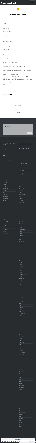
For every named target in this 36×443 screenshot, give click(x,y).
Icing (20, 295)
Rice (20, 363)
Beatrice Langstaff (22, 194)
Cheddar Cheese (21, 229)
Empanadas (21, 278)
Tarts (20, 406)
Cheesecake (21, 233)
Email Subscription (23, 163)
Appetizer (20, 184)
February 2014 (5, 192)
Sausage (20, 377)
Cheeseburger (21, 231)
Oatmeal (20, 332)
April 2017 (4, 178)
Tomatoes (20, 414)
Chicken (20, 239)
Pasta (20, 340)
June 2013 (4, 202)
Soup (20, 389)
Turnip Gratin (5, 167)
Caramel (20, 221)
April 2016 (4, 186)
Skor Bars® (21, 385)
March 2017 (5, 180)
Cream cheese (21, 258)
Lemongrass (21, 307)
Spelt (20, 391)
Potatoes (20, 358)
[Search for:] (26, 143)
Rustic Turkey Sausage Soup (7, 160)
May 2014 (4, 190)
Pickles (20, 346)
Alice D (20, 182)
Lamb (20, 305)
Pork (20, 356)
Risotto (20, 365)
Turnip (20, 422)
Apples (20, 186)
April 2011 (4, 227)
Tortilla (20, 418)
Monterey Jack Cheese (22, 319)
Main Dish (20, 311)
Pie (19, 348)
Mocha (20, 317)
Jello (20, 299)
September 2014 (5, 188)
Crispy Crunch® (21, 262)
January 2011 (5, 233)
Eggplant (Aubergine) (22, 274)
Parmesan (20, 338)
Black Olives (21, 200)
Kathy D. (20, 303)
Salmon (20, 371)
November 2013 (5, 196)
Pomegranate (21, 352)
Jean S (20, 297)
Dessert (20, 266)
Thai (20, 410)
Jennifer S (20, 301)
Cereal (20, 227)
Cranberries (21, 256)
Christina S (21, 243)
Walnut (20, 430)
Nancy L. (20, 328)
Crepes (20, 260)
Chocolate (20, 241)
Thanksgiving (21, 412)
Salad (20, 369)
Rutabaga (20, 367)
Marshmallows (21, 313)
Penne (20, 344)
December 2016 (5, 182)
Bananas (20, 190)
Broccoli (20, 208)
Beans (20, 192)
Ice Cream (20, 293)
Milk (20, 315)
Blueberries (21, 202)
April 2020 (4, 176)
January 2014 (5, 194)
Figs (20, 280)
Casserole (20, 225)
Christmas (20, 245)
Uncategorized (21, 426)
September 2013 (5, 198)
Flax (20, 282)
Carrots (20, 223)
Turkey (20, 420)
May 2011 (4, 225)
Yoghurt (20, 432)
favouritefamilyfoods (8, 3)
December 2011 (5, 217)
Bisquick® (20, 198)
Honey (20, 291)
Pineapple (20, 350)
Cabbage (20, 215)
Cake (20, 217)
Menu (33, 1)
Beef (20, 196)
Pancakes (20, 336)
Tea (19, 408)
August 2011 (5, 223)
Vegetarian (21, 428)
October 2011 (5, 219)
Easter (20, 272)
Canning (20, 219)
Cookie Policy (18, 441)
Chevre (20, 237)
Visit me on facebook (24, 148)
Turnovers (20, 424)
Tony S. (20, 416)
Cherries (20, 235)
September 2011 (5, 221)
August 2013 (5, 200)
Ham (20, 289)
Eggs (20, 276)
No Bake (20, 330)
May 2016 (4, 184)
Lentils (20, 309)
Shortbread (21, 379)
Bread (20, 204)
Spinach (20, 393)
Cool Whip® (21, 254)
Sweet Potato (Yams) (22, 402)
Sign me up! (22, 173)
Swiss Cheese (21, 404)
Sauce (20, 375)
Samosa (20, 373)
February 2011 (5, 231)
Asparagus (21, 188)
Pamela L (20, 334)
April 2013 (4, 204)
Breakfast (20, 206)
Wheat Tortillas (5, 158)
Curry (20, 264)
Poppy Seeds (21, 354)
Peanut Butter (21, 342)
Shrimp (20, 381)
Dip (19, 268)
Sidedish (20, 383)
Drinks (20, 270)
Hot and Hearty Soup (6, 169)
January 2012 (5, 215)
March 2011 (5, 229)
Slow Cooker (21, 387)
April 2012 (4, 213)
